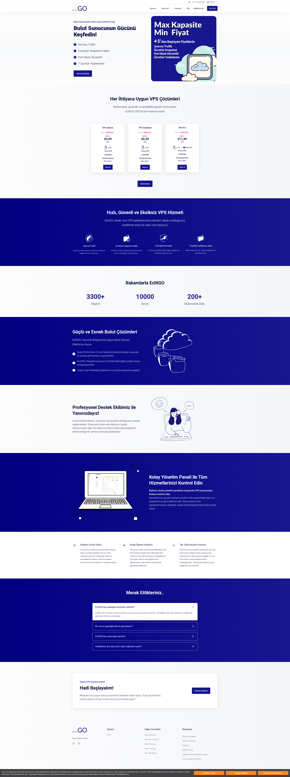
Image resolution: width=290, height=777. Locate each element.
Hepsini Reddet (241, 773)
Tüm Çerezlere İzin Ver (273, 773)
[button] (145, 611)
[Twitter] (73, 743)
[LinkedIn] (79, 743)
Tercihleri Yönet (209, 773)
